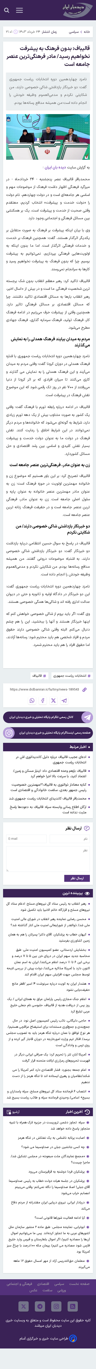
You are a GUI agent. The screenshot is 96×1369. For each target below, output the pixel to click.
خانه (87, 32)
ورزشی (62, 1290)
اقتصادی (43, 1284)
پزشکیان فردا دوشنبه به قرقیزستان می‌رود (56, 1171)
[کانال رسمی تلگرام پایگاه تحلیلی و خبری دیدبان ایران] (87, 717)
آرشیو (15, 1112)
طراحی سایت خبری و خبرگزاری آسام (43, 1338)
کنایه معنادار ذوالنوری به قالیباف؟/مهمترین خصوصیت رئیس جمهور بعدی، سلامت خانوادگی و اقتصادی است (48, 787)
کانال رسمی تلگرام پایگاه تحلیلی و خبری (41, 717)
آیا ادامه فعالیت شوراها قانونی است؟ (60, 1217)
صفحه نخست (79, 1284)
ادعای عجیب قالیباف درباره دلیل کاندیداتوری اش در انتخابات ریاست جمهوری (51, 759)
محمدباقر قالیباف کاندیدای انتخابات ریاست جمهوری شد (47, 798)
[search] (6, 10)
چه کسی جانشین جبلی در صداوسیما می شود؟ (53, 1147)
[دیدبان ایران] (77, 10)
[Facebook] (43, 700)
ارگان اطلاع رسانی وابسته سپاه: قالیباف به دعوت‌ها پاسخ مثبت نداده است (48, 809)
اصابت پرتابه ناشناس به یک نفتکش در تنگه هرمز (51, 1137)
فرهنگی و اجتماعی (20, 1284)
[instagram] (56, 1306)
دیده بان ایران (55, 167)
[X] (53, 700)
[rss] (73, 1306)
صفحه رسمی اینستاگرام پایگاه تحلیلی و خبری (55, 733)
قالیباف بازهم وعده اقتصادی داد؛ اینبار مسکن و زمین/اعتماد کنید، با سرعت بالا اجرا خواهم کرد (49, 773)
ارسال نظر (77, 878)
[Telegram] (64, 700)
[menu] (19, 10)
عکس (33, 1290)
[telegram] (40, 1306)
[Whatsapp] (32, 700)
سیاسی (74, 32)
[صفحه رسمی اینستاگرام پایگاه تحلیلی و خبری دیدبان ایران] (9, 733)
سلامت (47, 1290)
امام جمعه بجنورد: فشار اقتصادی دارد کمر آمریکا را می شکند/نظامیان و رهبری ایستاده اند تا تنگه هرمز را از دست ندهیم (51, 1076)
